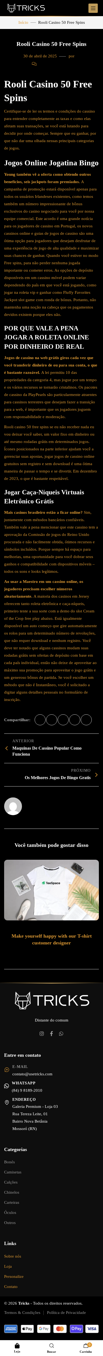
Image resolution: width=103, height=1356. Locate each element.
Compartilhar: (17, 720)
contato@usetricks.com (32, 1074)
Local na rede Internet (43, 804)
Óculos (10, 1212)
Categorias (15, 1149)
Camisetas (12, 1172)
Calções (11, 1182)
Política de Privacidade (66, 1312)
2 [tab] (47, 954)
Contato (11, 1286)
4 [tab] (58, 954)
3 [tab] (52, 954)
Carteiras (11, 1202)
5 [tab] (63, 954)
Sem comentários (54, 64)
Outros (10, 1222)
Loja (8, 1266)
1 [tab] (41, 954)
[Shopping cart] (86, 1346)
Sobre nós (12, 1256)
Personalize (14, 1276)
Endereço (24, 1099)
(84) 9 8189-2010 (27, 1090)
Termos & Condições (22, 1312)
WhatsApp (24, 1083)
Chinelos (11, 1192)
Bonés (9, 1162)
